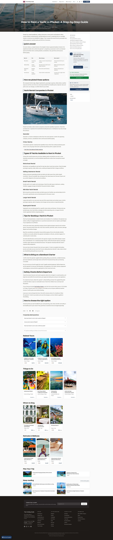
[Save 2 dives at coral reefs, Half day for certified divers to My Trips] (34, 339)
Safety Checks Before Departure (76, 46)
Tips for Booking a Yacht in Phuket (76, 43)
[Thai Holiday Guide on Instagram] (26, 526)
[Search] (78, 2)
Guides (25, 4)
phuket (72, 100)
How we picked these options (75, 38)
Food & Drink (66, 515)
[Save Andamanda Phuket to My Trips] (34, 372)
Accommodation (67, 520)
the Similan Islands (39, 286)
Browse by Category (68, 524)
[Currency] (80, 2)
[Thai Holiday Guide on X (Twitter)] (28, 526)
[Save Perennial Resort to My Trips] (61, 407)
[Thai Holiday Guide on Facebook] (24, 526)
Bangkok (52, 513)
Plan (74, 1)
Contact (79, 520)
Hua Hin (52, 524)
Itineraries (39, 520)
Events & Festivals (40, 524)
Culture (65, 522)
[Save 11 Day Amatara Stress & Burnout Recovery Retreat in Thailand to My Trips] (61, 439)
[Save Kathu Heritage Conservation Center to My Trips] (75, 372)
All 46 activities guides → (85, 480)
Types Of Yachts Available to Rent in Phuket (78, 41)
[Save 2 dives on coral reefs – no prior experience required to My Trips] (48, 339)
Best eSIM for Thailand (82, 513)
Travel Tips (66, 518)
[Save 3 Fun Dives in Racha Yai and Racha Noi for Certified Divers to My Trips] (61, 339)
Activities (66, 513)
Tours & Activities (40, 518)
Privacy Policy (80, 517)
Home (22, 4)
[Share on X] (27, 311)
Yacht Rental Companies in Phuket (76, 40)
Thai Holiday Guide (29, 512)
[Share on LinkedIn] (33, 311)
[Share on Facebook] (30, 311)
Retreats (39, 522)
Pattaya (52, 525)
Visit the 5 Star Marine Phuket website (33, 149)
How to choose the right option (76, 48)
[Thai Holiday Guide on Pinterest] (31, 526)
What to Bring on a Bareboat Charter (76, 45)
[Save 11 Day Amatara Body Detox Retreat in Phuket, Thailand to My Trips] (34, 439)
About (79, 515)
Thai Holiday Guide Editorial (26, 24)
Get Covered (78, 77)
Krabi (52, 520)
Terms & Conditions (81, 518)
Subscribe (84, 503)
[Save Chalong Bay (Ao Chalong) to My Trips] (61, 372)
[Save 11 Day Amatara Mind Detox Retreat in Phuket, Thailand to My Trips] (48, 439)
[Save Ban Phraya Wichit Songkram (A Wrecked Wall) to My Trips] (48, 372)
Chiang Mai (53, 517)
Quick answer (72, 37)
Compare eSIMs (79, 89)
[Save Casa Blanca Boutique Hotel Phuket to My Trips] (34, 407)
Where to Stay (68, 1)
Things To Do (61, 1)
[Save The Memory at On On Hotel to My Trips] (48, 407)
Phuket (52, 515)
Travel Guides (39, 525)
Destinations (54, 1)
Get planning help (78, 67)
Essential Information (68, 517)
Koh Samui (53, 518)
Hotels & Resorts (40, 517)
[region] (45, 66)
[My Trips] (82, 2)
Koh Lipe (52, 522)
